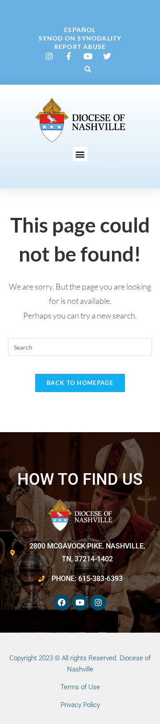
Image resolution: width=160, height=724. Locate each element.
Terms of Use (80, 687)
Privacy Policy (80, 705)
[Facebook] (62, 602)
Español (80, 29)
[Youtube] (80, 602)
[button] (87, 69)
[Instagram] (98, 602)
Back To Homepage (80, 382)
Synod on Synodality (80, 38)
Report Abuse (80, 46)
